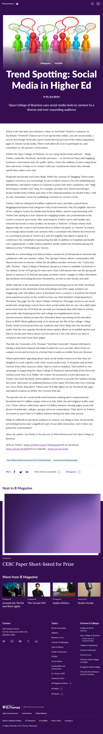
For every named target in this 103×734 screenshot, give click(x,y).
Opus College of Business (90, 638)
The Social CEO (37, 603)
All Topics (55, 689)
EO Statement (30, 721)
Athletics (55, 633)
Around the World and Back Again (13, 604)
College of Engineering (88, 645)
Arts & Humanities (59, 628)
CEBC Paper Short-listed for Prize (38, 564)
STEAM (54, 657)
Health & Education (59, 652)
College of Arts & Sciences (86, 629)
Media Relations (41, 713)
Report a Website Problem (12, 721)
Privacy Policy (56, 721)
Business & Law (58, 638)
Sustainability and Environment (58, 667)
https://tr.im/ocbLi (58, 448)
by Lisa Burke (53, 97)
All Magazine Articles (60, 683)
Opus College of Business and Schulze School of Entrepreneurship (29, 460)
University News (58, 678)
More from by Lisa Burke (45, 472)
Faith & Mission (57, 647)
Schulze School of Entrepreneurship (65, 460)
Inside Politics (61, 603)
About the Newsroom (10, 713)
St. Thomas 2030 (58, 674)
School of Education (88, 650)
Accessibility (43, 721)
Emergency (69, 721)
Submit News (27, 713)
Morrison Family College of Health (89, 661)
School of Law (85, 655)
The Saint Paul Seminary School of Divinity (89, 673)
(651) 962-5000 (9, 635)
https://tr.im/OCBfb (17, 448)
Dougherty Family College (90, 667)
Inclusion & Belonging (60, 642)
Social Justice (57, 661)
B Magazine (71, 472)
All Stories (55, 694)
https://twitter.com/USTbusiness (42, 444)
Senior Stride (86, 603)
